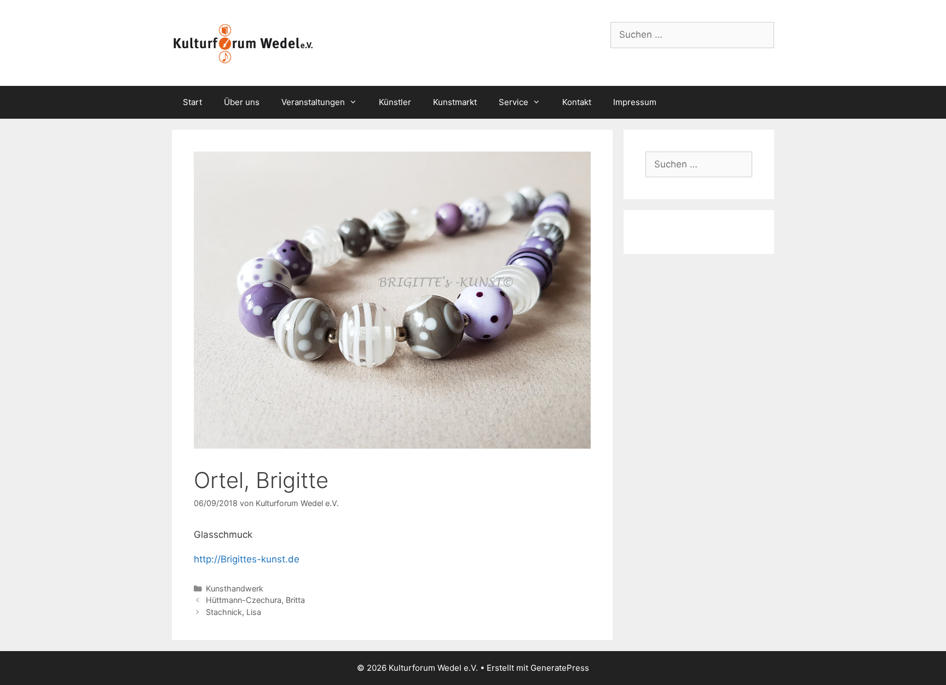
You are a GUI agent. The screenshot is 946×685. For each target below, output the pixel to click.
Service (513, 102)
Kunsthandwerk (234, 588)
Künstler (395, 102)
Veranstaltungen (313, 102)
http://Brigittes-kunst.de (246, 559)
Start (192, 102)
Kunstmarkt (455, 102)
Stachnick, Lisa (233, 612)
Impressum (634, 102)
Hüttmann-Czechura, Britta (255, 600)
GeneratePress (559, 668)
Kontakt (576, 102)
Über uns (241, 102)
